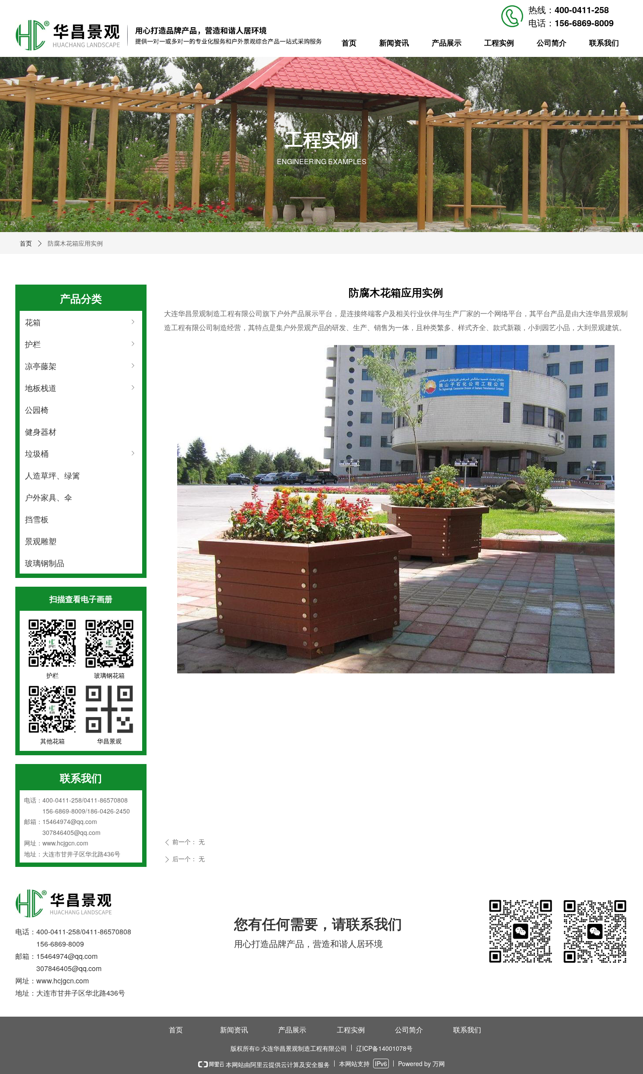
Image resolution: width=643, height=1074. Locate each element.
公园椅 (37, 409)
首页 (26, 243)
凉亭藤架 (81, 365)
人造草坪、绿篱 (52, 475)
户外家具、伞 (48, 497)
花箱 (81, 321)
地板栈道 (81, 387)
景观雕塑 (40, 540)
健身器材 (40, 431)
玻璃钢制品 (44, 562)
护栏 (81, 343)
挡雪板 (37, 519)
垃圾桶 (81, 453)
